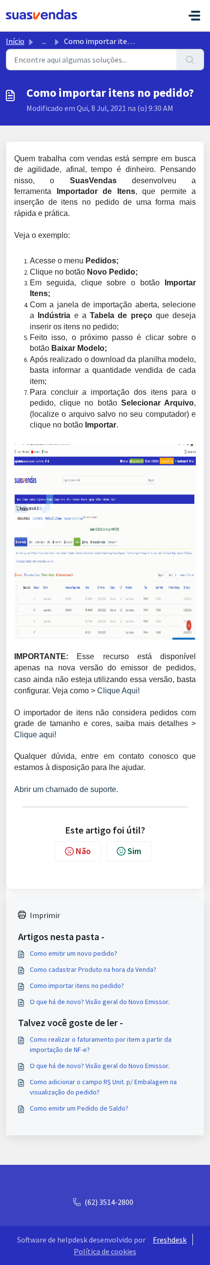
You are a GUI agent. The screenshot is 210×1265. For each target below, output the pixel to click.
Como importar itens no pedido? (77, 985)
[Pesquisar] (190, 59)
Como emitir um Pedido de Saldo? (79, 1108)
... (44, 41)
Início (15, 41)
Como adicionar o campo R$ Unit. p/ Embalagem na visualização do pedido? (103, 1086)
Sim (134, 851)
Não (83, 851)
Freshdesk (170, 1239)
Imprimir (45, 915)
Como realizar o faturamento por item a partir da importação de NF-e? (100, 1044)
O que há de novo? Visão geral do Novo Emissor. (99, 1001)
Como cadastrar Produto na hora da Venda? (93, 969)
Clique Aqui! (118, 690)
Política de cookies (105, 1251)
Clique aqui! (35, 734)
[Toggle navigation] (194, 15)
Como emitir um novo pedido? (73, 953)
